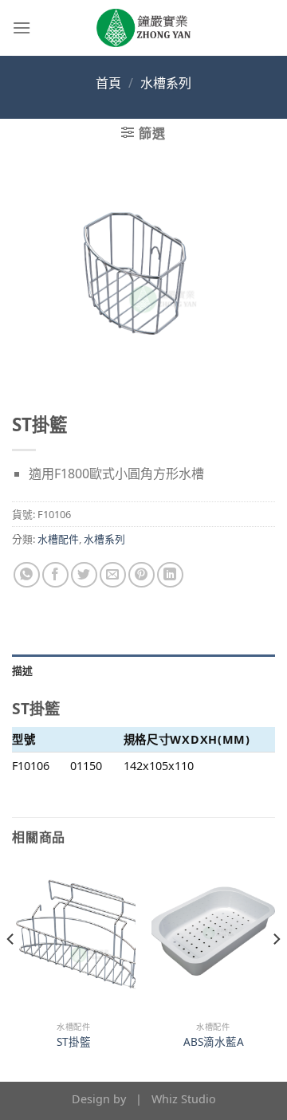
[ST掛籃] (74, 938)
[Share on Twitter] (84, 575)
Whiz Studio (183, 1098)
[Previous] (11, 971)
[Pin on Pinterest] (141, 575)
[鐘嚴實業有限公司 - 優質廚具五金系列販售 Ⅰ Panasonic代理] (143, 28)
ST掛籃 (74, 1042)
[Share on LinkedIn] (170, 575)
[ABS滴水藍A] (213, 938)
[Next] (276, 971)
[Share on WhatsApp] (27, 575)
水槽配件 (58, 539)
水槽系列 (165, 83)
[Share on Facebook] (55, 575)
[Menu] (21, 27)
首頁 (108, 83)
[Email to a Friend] (113, 575)
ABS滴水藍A (213, 1042)
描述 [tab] (22, 670)
